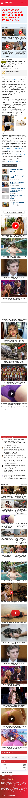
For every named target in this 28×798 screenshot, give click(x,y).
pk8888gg (23, 769)
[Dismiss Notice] (25, 8)
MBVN (3, 775)
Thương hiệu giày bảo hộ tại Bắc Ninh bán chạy (17, 183)
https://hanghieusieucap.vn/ (14, 161)
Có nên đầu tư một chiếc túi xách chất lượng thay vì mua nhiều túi (17, 190)
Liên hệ (2, 778)
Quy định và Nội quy (10, 778)
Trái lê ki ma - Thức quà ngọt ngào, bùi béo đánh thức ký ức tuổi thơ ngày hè (14, 448)
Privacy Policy (19, 778)
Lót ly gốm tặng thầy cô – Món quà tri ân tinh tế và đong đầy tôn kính (15, 440)
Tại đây (24, 791)
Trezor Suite (6, 481)
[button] (2, 3)
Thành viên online (7, 752)
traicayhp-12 (6, 453)
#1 (25, 77)
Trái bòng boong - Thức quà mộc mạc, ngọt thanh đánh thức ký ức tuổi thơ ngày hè (15, 457)
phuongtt (13, 193)
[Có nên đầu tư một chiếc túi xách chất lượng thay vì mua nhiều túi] (5, 190)
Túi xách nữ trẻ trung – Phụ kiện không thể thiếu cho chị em (17, 197)
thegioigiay (14, 179)
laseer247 (6, 473)
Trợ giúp (3, 779)
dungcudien (14, 185)
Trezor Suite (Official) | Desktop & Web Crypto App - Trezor (14, 476)
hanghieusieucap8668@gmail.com (14, 158)
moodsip (6, 445)
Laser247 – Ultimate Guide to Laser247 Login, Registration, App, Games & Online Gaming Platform (15, 467)
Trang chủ (8, 779)
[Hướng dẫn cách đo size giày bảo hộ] (5, 171)
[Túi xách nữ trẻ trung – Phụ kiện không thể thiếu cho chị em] (5, 197)
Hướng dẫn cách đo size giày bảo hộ (16, 170)
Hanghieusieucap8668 (7, 68)
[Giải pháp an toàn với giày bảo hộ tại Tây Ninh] (5, 204)
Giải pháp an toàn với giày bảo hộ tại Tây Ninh (17, 203)
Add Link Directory (7, 437)
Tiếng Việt (9, 775)
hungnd (13, 172)
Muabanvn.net (12, 795)
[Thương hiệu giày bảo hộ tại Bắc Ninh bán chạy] (5, 184)
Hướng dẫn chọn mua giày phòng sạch (17, 176)
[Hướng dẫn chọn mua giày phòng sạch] (5, 178)
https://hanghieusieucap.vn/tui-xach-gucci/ (13, 154)
